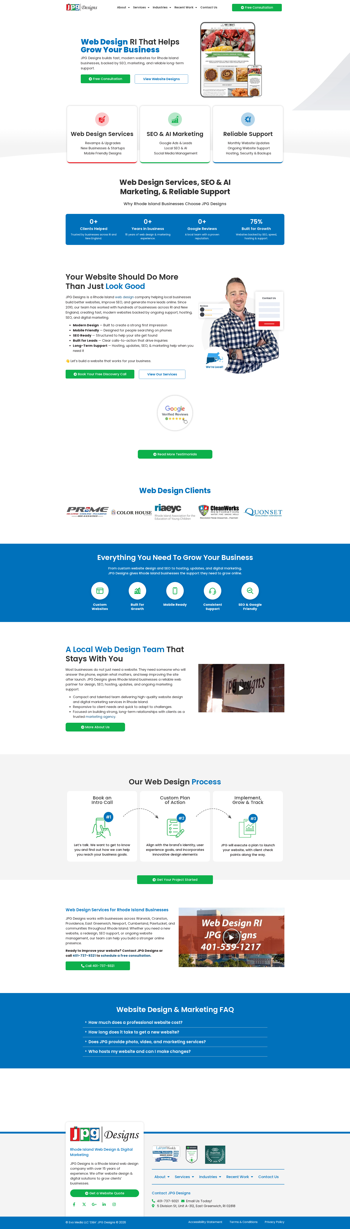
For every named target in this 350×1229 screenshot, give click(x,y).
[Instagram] (114, 1204)
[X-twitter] (84, 1204)
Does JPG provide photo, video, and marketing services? (147, 1042)
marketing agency (100, 716)
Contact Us (208, 7)
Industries (160, 7)
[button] (175, 1023)
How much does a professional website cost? (135, 1022)
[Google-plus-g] (94, 1204)
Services (139, 7)
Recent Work (183, 7)
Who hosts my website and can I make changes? (139, 1051)
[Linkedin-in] (104, 1204)
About (121, 7)
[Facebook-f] (74, 1204)
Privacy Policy (274, 1222)
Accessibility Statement (205, 1222)
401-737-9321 (84, 955)
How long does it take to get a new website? (133, 1032)
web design (124, 297)
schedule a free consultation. (126, 955)
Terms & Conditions (244, 1222)
